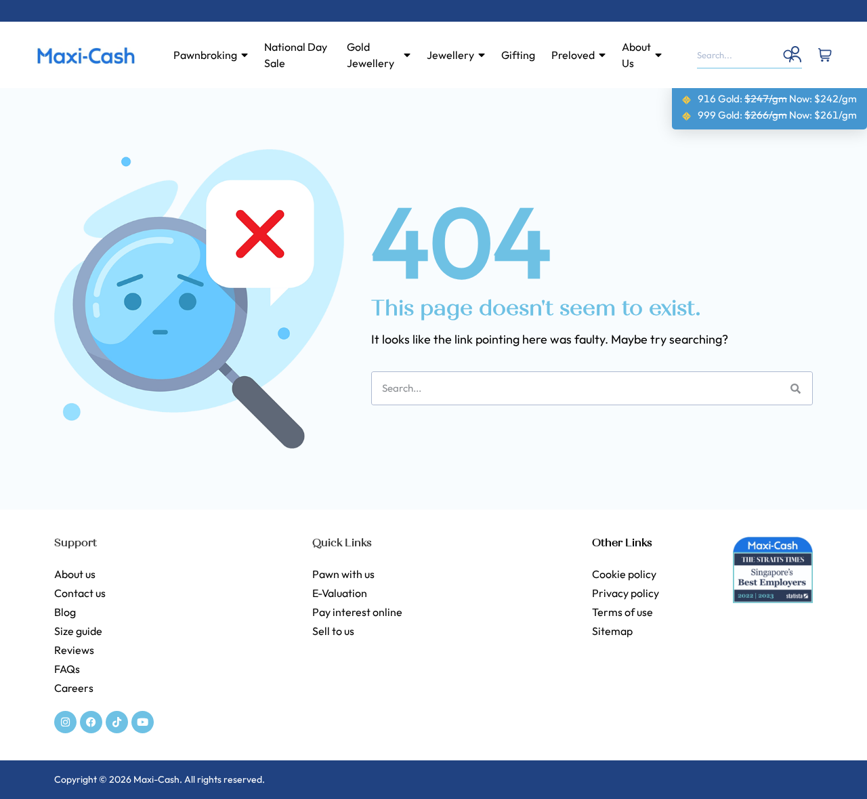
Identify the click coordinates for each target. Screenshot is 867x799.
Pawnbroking (205, 55)
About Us (636, 55)
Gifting (518, 55)
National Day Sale (295, 55)
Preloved (573, 55)
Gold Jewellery (370, 55)
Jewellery (450, 55)
